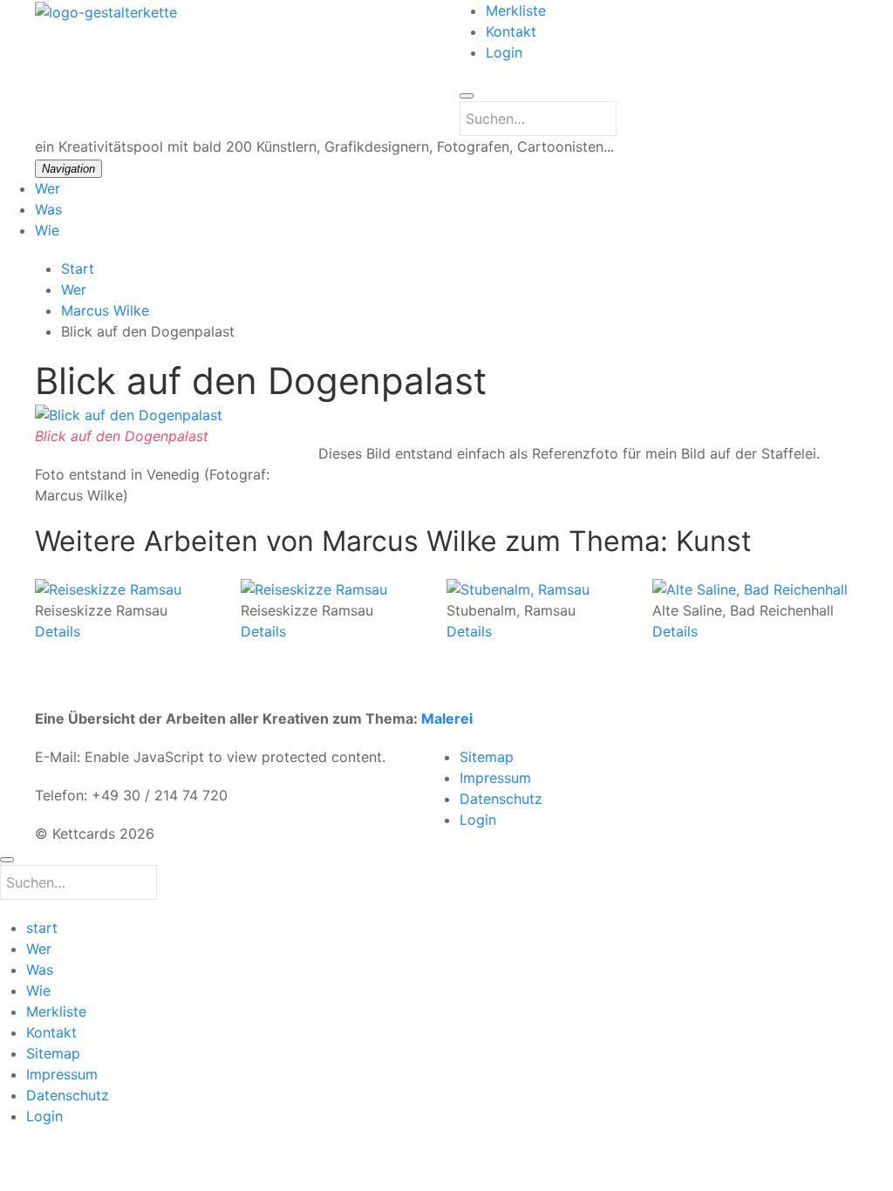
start (42, 927)
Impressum (495, 777)
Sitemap (487, 757)
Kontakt (511, 31)
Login (504, 52)
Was (48, 209)
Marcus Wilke (105, 310)
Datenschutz (501, 798)
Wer (47, 188)
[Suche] (467, 96)
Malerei (447, 718)
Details (57, 630)
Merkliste (516, 10)
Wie (47, 230)
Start (77, 268)
